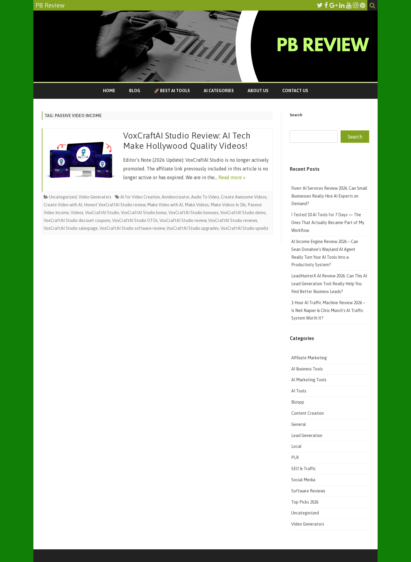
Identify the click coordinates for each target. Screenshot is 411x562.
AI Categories (219, 90)
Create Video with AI (63, 204)
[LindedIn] (342, 5)
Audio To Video (205, 197)
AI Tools (298, 391)
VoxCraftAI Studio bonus (144, 212)
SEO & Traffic (304, 468)
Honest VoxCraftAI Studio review (114, 204)
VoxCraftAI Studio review (182, 220)
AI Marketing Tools (308, 379)
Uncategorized (63, 197)
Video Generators (95, 197)
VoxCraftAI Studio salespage (71, 228)
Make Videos (197, 204)
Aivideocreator (175, 197)
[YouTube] (348, 5)
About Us (258, 90)
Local (296, 446)
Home (109, 90)
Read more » (232, 177)
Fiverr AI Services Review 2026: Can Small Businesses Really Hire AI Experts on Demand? (329, 196)
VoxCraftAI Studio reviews (232, 220)
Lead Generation (306, 435)
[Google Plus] (333, 5)
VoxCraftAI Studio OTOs (135, 220)
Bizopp (298, 402)
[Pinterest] (362, 5)
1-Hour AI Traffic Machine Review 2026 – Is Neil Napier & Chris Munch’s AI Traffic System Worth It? (328, 310)
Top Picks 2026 (304, 502)
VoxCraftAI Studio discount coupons (77, 220)
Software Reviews (308, 491)
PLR (295, 457)
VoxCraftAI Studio (102, 212)
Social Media (303, 479)
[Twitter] (320, 5)
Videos (77, 212)
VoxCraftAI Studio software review (132, 228)
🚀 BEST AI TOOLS (172, 90)
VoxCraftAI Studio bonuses (193, 212)
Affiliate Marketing (309, 357)
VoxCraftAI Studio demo (243, 212)
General (298, 424)
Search (296, 115)
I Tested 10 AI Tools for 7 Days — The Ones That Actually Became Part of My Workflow (327, 222)
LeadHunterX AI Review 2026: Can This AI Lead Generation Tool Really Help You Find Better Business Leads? (329, 283)
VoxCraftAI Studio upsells (244, 228)
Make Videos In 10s (228, 204)
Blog (134, 90)
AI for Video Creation (140, 197)
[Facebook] (326, 5)
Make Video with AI (165, 204)
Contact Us (295, 90)
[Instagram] (355, 5)
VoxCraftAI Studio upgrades (192, 228)
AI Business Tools (307, 369)
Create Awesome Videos (244, 197)
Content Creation (307, 413)
